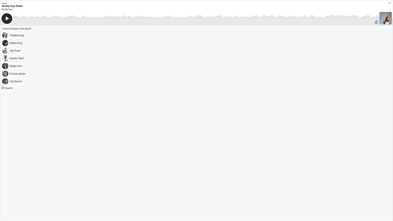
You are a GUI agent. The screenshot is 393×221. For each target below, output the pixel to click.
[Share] (376, 22)
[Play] (7, 18)
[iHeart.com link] (389, 4)
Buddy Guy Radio (12, 6)
